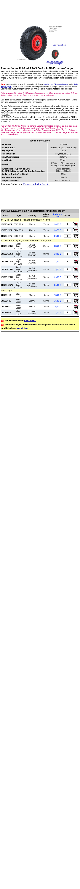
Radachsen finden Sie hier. (36, 184)
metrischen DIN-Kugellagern (56, 84)
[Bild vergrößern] (40, 64)
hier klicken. (30, 320)
